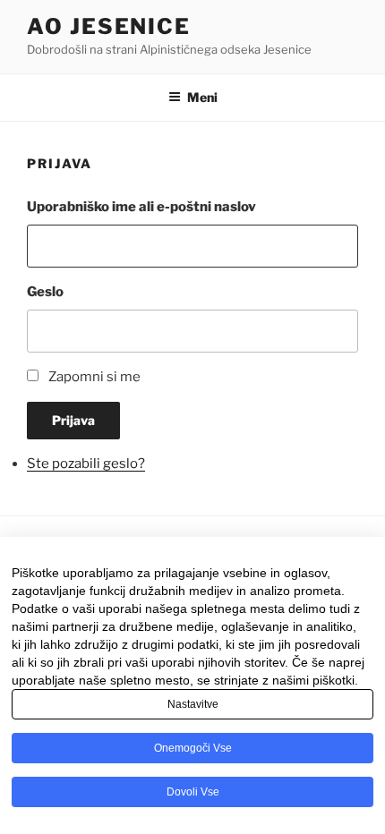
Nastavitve (192, 704)
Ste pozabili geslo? (86, 463)
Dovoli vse (193, 792)
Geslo (45, 292)
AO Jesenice (109, 26)
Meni (202, 97)
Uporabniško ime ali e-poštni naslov (141, 207)
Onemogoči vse (193, 748)
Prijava (73, 420)
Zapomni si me (94, 377)
